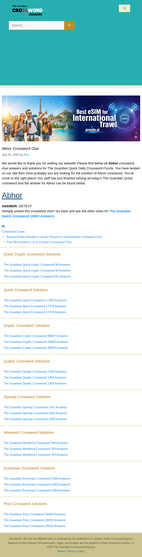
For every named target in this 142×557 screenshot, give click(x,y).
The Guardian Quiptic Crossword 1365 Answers (35, 371)
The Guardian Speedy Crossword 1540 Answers (35, 413)
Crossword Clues (13, 231)
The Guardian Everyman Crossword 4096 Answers (37, 478)
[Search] (69, 25)
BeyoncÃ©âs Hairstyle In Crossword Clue (54, 237)
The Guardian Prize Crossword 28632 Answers (34, 520)
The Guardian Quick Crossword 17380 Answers (35, 300)
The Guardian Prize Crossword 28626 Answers (34, 526)
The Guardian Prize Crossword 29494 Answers (34, 514)
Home (61, 551)
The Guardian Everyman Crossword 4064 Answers (37, 490)
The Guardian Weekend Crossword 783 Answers (36, 448)
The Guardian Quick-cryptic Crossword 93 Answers (37, 270)
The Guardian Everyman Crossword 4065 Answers (37, 484)
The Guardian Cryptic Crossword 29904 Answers (36, 347)
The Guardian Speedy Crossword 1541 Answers (35, 407)
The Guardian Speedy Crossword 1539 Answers (35, 419)
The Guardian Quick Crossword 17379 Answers (35, 306)
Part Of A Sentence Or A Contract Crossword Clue (39, 242)
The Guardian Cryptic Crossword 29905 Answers (36, 341)
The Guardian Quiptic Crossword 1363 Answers (35, 383)
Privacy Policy (75, 551)
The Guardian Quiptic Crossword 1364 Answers (35, 377)
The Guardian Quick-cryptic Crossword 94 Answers (37, 264)
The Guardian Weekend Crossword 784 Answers (36, 442)
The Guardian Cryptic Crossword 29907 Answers (36, 336)
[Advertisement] (71, 59)
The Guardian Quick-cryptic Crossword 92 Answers (37, 276)
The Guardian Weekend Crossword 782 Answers (36, 454)
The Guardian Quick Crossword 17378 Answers (35, 312)
